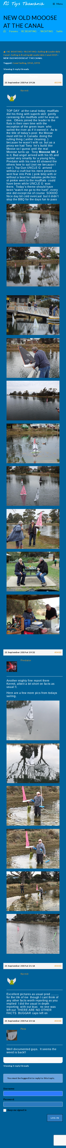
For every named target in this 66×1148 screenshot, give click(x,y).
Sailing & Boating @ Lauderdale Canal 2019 (34, 55)
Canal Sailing (19, 63)
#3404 (58, 1021)
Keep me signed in (16, 1110)
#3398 (58, 82)
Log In (55, 1118)
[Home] (4, 31)
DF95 (37, 63)
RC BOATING (14, 51)
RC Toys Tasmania (23, 4)
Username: (9, 1088)
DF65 (30, 63)
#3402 (58, 652)
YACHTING (30, 51)
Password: (8, 1099)
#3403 (58, 966)
